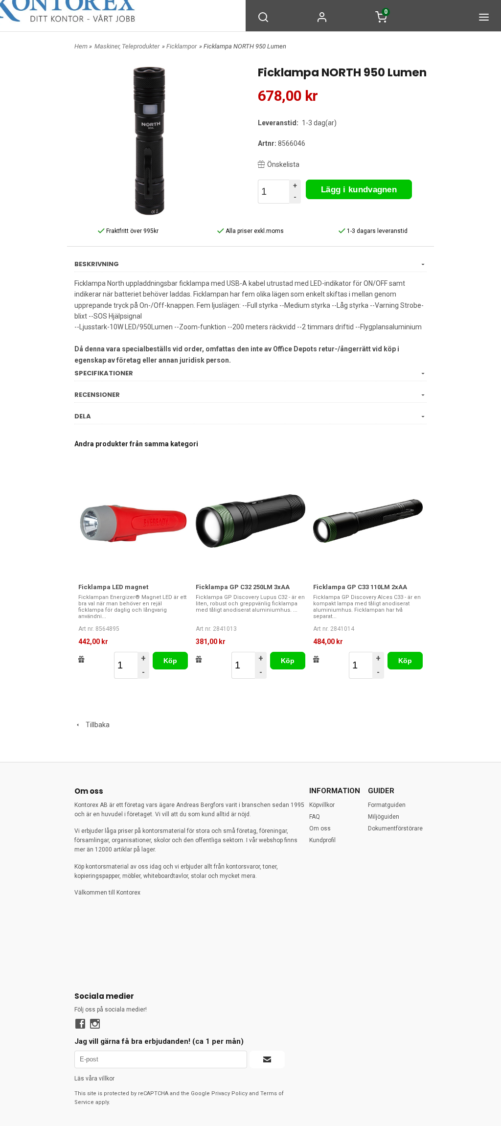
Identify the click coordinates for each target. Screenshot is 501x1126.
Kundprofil (322, 840)
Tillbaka (95, 725)
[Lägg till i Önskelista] (81, 659)
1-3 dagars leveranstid (376, 231)
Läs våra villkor (94, 1078)
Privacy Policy (229, 1093)
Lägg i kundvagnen (359, 189)
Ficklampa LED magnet (113, 587)
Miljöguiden (383, 816)
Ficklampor (181, 46)
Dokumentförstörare (395, 828)
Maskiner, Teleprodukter (126, 46)
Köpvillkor (322, 805)
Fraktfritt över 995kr (132, 231)
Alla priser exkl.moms (254, 231)
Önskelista (283, 164)
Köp (170, 661)
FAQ (314, 816)
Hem (81, 46)
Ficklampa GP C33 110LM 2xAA (360, 587)
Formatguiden (387, 805)
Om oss (320, 828)
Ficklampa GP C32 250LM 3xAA (243, 587)
